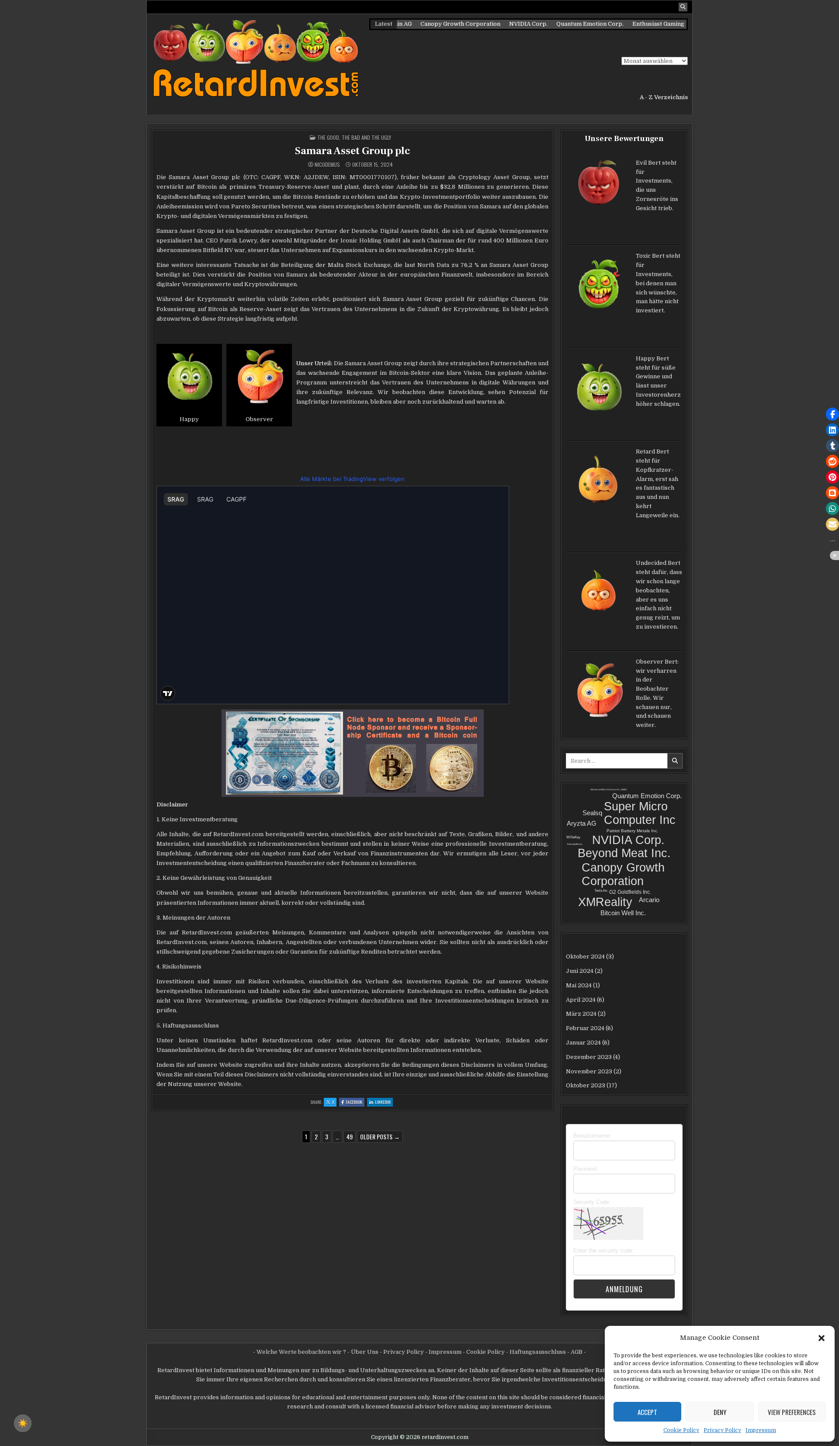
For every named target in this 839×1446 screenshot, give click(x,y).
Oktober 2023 (585, 1085)
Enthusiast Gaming (632, 24)
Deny (720, 1412)
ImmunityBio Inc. (575, 844)
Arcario (649, 899)
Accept (647, 1412)
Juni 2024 (579, 971)
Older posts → (380, 1136)
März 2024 (581, 1013)
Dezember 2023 (589, 1057)
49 (350, 1136)
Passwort (585, 1169)
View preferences (792, 1412)
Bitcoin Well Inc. (623, 913)
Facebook (355, 1102)
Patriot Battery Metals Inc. (633, 830)
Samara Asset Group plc (352, 151)
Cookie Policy (681, 1430)
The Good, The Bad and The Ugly (354, 137)
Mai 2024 (579, 985)
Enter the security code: (603, 1250)
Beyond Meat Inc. (624, 853)
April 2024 (581, 999)
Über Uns (364, 1352)
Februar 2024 (585, 1028)
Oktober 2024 (585, 956)
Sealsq (592, 812)
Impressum (760, 1430)
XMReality (605, 902)
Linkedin (384, 1102)
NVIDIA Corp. (501, 24)
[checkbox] (22, 1423)
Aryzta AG (581, 823)
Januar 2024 (583, 1042)
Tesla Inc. (601, 891)
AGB (576, 1352)
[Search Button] (683, 7)
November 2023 (589, 1071)
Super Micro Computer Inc (640, 813)
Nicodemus (327, 164)
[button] (821, 1337)
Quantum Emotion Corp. (563, 24)
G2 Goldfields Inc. (630, 892)
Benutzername (591, 1135)
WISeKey (573, 837)
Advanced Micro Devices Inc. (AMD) (608, 789)
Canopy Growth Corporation (434, 24)
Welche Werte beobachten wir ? (301, 1352)
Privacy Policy (722, 1430)
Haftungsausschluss (538, 1352)
